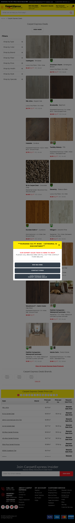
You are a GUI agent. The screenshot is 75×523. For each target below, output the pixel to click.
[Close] (59, 245)
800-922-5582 (37, 265)
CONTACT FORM (37, 270)
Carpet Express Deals (37, 276)
